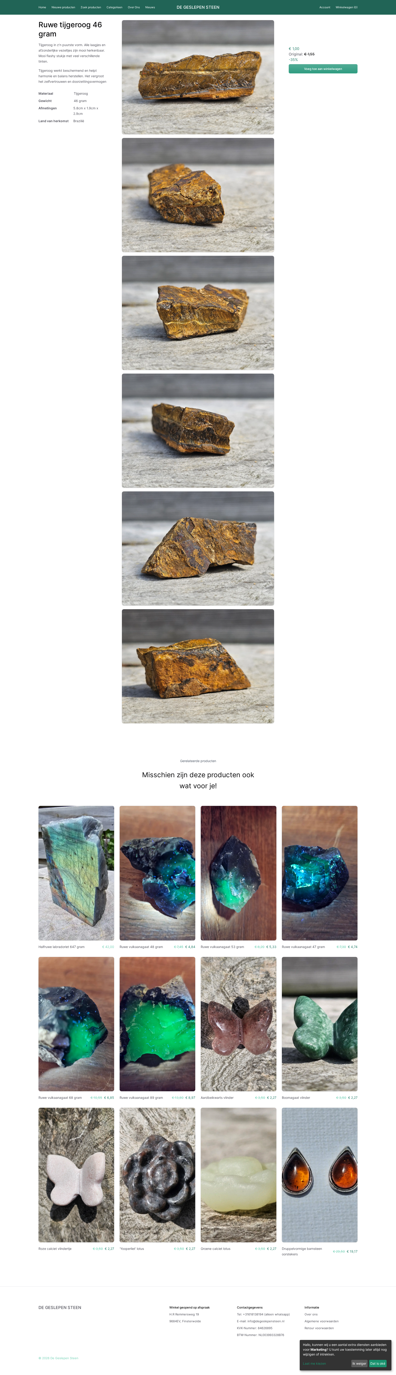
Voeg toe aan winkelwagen (323, 69)
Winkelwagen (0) (347, 7)
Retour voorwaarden (319, 1328)
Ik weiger (359, 1363)
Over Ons (134, 7)
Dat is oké (377, 1363)
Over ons (311, 1314)
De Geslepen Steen (198, 7)
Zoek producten (91, 7)
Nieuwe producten (63, 7)
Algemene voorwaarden (322, 1321)
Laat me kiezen (314, 1363)
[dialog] (345, 1355)
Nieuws (150, 7)
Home (42, 7)
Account (324, 7)
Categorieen (114, 7)
